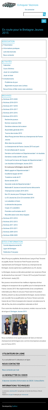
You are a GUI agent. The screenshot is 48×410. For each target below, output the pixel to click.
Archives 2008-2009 (10, 235)
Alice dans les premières (13, 143)
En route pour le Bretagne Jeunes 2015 (18, 167)
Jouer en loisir (8, 75)
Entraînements (8, 79)
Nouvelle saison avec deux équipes (17, 215)
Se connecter (29, 10)
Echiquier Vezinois (27, 5)
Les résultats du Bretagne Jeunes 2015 (18, 163)
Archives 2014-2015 (10, 116)
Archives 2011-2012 (10, 225)
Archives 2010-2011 (10, 228)
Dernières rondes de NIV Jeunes (16, 157)
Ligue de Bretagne (9, 248)
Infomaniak (25, 394)
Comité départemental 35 (12, 245)
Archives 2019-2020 (10, 99)
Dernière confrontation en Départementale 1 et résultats (25, 153)
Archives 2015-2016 (10, 113)
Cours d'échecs (8, 69)
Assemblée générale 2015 (14, 130)
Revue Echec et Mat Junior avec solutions (17, 89)
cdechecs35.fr (13, 391)
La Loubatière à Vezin (12, 201)
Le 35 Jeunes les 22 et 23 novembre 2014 (19, 198)
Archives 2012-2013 (10, 221)
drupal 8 (11, 394)
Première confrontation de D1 (15, 211)
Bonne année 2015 (11, 181)
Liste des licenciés (9, 52)
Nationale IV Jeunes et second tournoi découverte (22, 187)
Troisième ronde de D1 (13, 177)
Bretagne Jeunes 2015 (19, 311)
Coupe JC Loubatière (12, 208)
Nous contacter (8, 55)
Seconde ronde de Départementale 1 (18, 184)
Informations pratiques (11, 48)
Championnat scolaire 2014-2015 (16, 191)
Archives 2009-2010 (10, 232)
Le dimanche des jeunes (13, 204)
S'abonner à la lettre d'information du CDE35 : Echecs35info (23, 381)
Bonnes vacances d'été (13, 123)
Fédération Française (10, 252)
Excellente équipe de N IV (13, 174)
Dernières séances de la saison (16, 126)
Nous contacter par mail (10, 370)
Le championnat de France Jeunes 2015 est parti (22, 146)
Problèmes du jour (11, 82)
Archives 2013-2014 (10, 218)
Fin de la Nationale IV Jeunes (15, 150)
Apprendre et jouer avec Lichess (16, 86)
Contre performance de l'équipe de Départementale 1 (24, 160)
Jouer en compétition (10, 72)
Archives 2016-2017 (10, 109)
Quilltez (14, 406)
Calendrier (7, 65)
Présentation (8, 45)
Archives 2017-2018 (10, 106)
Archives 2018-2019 (10, 102)
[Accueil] (9, 5)
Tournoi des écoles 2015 (13, 133)
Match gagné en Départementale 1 (17, 170)
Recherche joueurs (11, 119)
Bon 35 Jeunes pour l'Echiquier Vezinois (19, 194)
